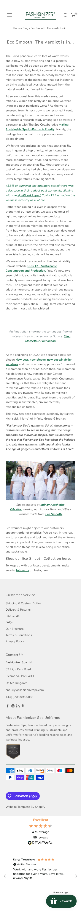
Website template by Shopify (25, 807)
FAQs (9, 622)
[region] (40, 876)
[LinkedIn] (18, 706)
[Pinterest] (23, 706)
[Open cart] (73, 15)
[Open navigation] (9, 15)
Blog (25, 28)
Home (17, 28)
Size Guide (12, 616)
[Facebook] (8, 706)
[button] (5, 876)
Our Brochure (15, 629)
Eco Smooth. (53, 514)
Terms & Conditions (19, 635)
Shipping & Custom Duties (23, 603)
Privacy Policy (15, 641)
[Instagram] (13, 706)
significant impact (29, 195)
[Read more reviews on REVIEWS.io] (41, 843)
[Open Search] (66, 15)
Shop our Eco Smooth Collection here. (39, 558)
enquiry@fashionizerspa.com (25, 690)
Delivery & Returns (18, 610)
